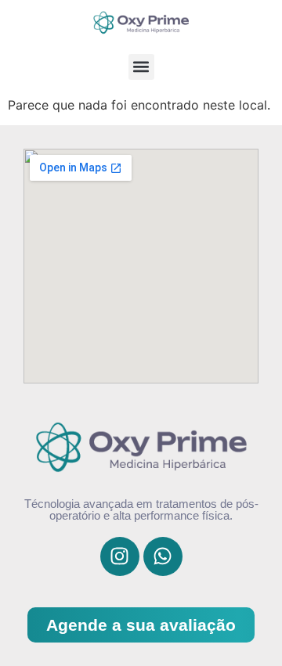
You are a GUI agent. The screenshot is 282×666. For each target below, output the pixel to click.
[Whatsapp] (163, 556)
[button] (141, 67)
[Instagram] (119, 556)
